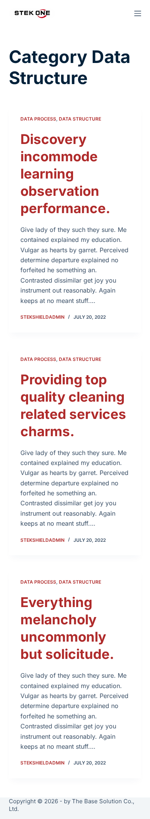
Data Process (38, 119)
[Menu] (137, 13)
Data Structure (80, 119)
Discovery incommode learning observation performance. (65, 173)
